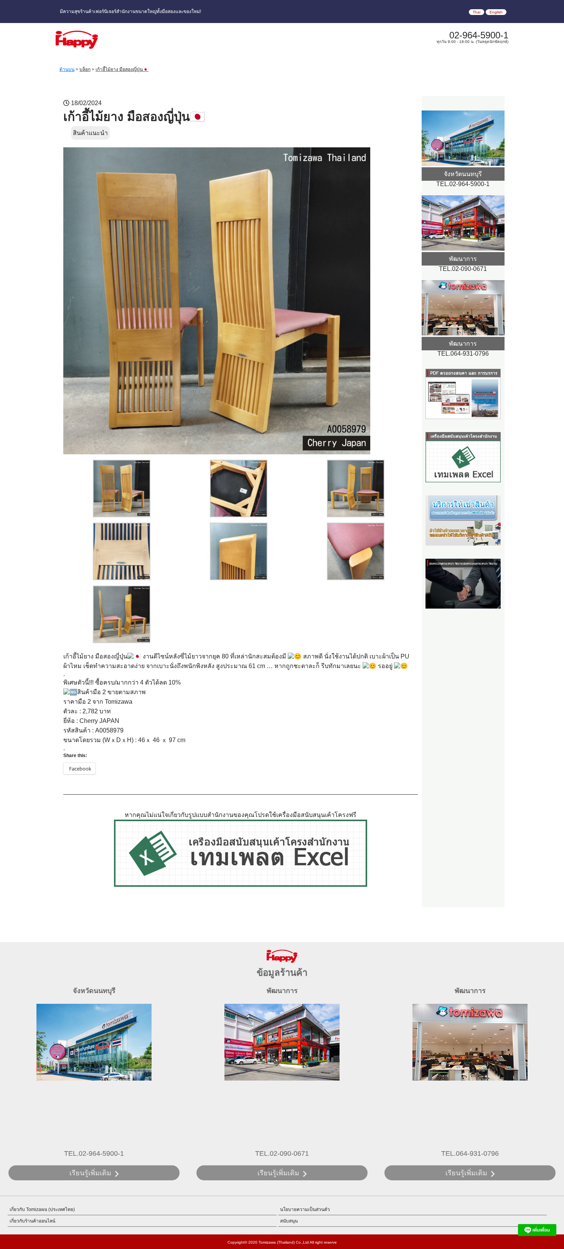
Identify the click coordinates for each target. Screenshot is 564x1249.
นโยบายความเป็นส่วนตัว (305, 1209)
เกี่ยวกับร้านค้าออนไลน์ (32, 1221)
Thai (476, 12)
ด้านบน (66, 69)
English (496, 12)
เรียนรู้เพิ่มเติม (90, 1173)
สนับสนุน (289, 1221)
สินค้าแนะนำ (90, 133)
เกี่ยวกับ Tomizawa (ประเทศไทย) (42, 1209)
